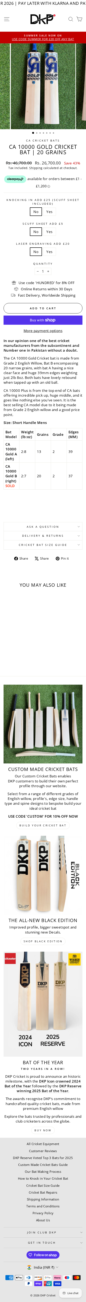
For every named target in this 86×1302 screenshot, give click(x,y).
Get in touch (42, 1242)
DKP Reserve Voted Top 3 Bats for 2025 (43, 1158)
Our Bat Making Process (43, 1171)
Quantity (43, 264)
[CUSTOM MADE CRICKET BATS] (43, 724)
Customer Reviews (43, 1151)
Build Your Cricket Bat (42, 825)
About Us (43, 1220)
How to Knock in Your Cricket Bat (43, 1178)
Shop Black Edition (43, 941)
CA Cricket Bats (43, 140)
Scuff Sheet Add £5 (43, 224)
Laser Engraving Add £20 (43, 244)
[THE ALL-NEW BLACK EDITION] (43, 875)
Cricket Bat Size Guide (43, 545)
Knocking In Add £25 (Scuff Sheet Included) (43, 202)
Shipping (35, 168)
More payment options (43, 330)
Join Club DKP (42, 1232)
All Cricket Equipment (43, 1144)
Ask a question (43, 527)
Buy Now (42, 1130)
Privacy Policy (43, 1213)
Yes (49, 211)
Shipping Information (43, 1199)
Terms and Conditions (42, 1206)
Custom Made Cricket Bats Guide (43, 1165)
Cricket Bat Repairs (43, 1192)
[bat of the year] (43, 1004)
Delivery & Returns (43, 536)
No (35, 211)
